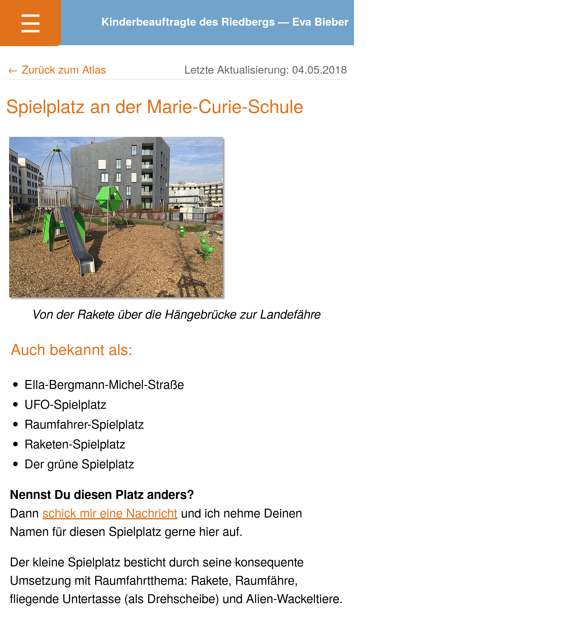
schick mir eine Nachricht (109, 512)
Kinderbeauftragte (96, 92)
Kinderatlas (66, 63)
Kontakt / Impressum (98, 121)
